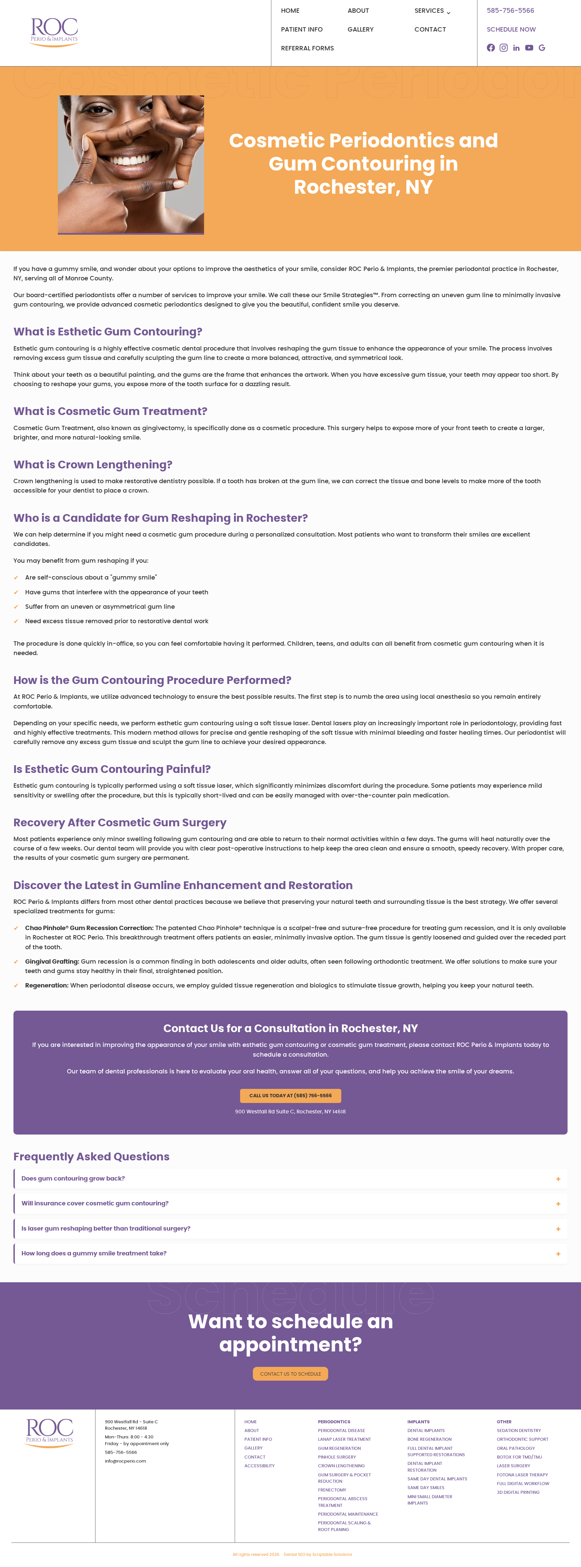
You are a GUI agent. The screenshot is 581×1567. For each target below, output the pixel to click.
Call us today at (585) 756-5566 (290, 1095)
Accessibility (259, 1466)
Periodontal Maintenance (348, 1514)
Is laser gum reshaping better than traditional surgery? (106, 1229)
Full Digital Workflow (523, 1484)
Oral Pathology (516, 1448)
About (251, 1431)
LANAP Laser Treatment (344, 1439)
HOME (250, 1422)
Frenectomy (332, 1490)
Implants (419, 1422)
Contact (254, 1457)
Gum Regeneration (339, 1448)
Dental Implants (426, 1431)
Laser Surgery (513, 1466)
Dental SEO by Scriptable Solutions (318, 1555)
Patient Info (258, 1439)
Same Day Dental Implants (437, 1479)
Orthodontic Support (522, 1439)
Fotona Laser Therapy (522, 1475)
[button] (441, 14)
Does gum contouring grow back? (73, 1179)
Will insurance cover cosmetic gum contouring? (95, 1203)
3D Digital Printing (518, 1492)
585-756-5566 (121, 1452)
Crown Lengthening (341, 1466)
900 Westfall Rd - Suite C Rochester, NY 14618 (131, 1425)
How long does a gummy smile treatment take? (94, 1253)
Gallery (253, 1448)
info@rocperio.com (125, 1461)
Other (504, 1422)
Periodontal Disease (341, 1431)
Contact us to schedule (290, 1374)
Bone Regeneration (430, 1439)
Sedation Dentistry (519, 1431)
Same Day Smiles (426, 1488)
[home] (52, 33)
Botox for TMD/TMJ (519, 1457)
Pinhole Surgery (337, 1457)
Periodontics (334, 1422)
